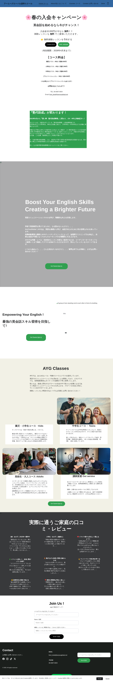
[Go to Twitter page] (15, 659)
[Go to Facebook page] (3, 659)
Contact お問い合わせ (90, 3)
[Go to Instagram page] (7, 659)
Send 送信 (84, 660)
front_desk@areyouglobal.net (58, 94)
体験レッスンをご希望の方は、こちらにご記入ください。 (50, 627)
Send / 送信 (56, 636)
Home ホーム (43, 3)
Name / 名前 (37, 619)
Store (103, 3)
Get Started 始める (56, 266)
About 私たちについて (59, 3)
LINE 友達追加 (63, 44)
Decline (107, 678)
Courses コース (74, 3)
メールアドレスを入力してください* (44, 611)
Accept (99, 678)
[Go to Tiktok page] (11, 659)
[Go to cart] (108, 3)
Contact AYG (51, 44)
